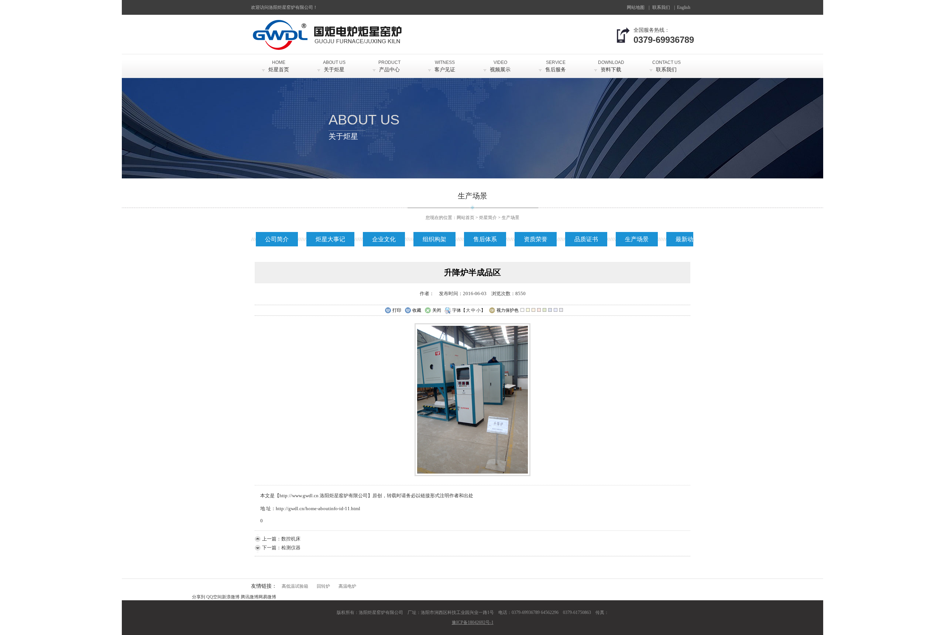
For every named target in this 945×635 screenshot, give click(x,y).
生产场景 (510, 217)
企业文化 (384, 239)
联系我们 (661, 7)
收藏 (416, 310)
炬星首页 (278, 66)
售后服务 (555, 66)
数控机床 (290, 539)
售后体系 (485, 239)
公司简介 (277, 239)
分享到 (198, 597)
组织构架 (434, 239)
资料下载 (611, 66)
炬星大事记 (330, 239)
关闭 (436, 310)
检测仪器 (290, 547)
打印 (396, 310)
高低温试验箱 (295, 586)
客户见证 (444, 66)
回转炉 (323, 586)
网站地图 (636, 7)
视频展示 (500, 66)
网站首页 (465, 217)
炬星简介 (488, 217)
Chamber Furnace (686, 10)
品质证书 (586, 239)
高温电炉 (347, 586)
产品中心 (389, 66)
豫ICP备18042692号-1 (473, 622)
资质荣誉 (535, 239)
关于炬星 (334, 66)
